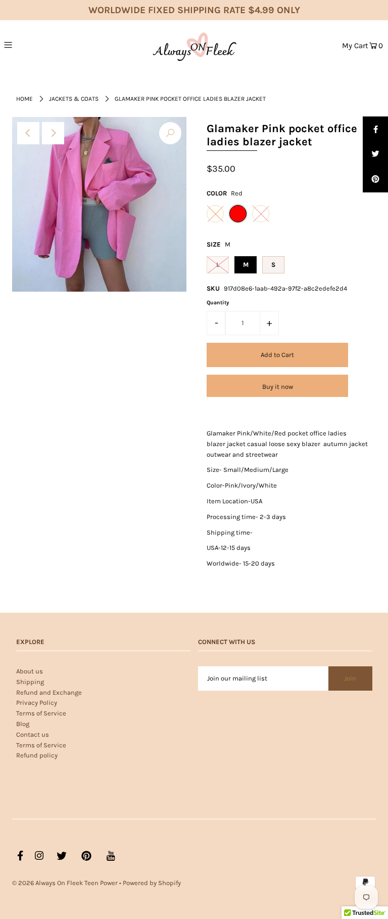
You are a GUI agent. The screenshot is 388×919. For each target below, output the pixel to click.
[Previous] (28, 133)
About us (29, 671)
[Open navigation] (29, 44)
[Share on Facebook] (375, 129)
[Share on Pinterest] (375, 179)
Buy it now (277, 386)
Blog (22, 724)
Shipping (30, 682)
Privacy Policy (36, 702)
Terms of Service (41, 713)
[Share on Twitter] (375, 154)
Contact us (32, 734)
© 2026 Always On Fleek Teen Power (65, 883)
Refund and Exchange (49, 692)
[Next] (53, 133)
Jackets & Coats (74, 98)
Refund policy (37, 755)
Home (24, 98)
